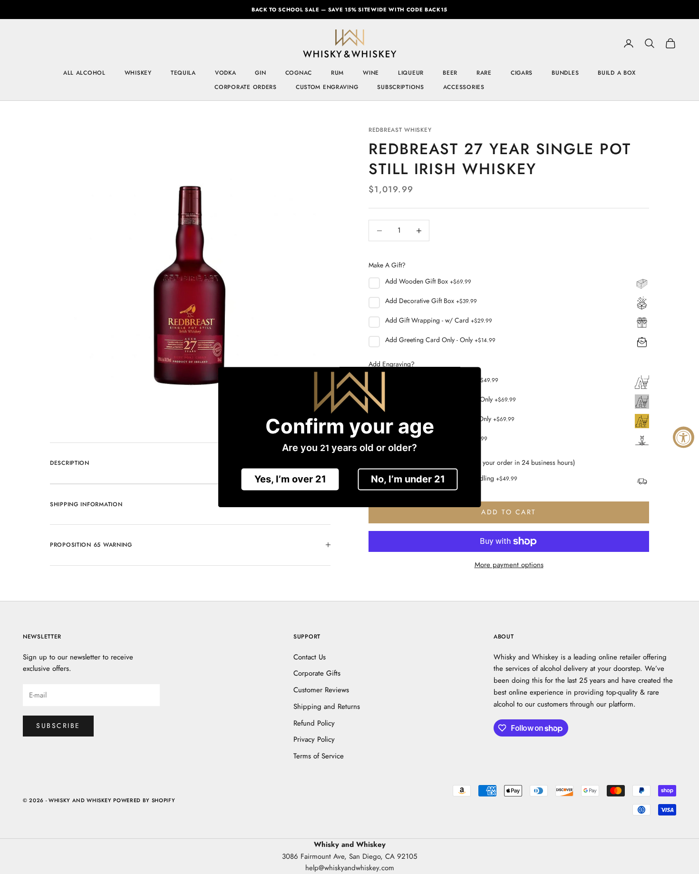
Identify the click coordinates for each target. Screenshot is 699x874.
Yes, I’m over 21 (290, 479)
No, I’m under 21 (408, 479)
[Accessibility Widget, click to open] (683, 437)
